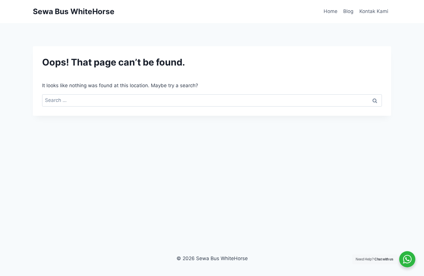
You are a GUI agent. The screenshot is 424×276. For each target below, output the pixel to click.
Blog (348, 11)
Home (330, 11)
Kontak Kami (373, 11)
